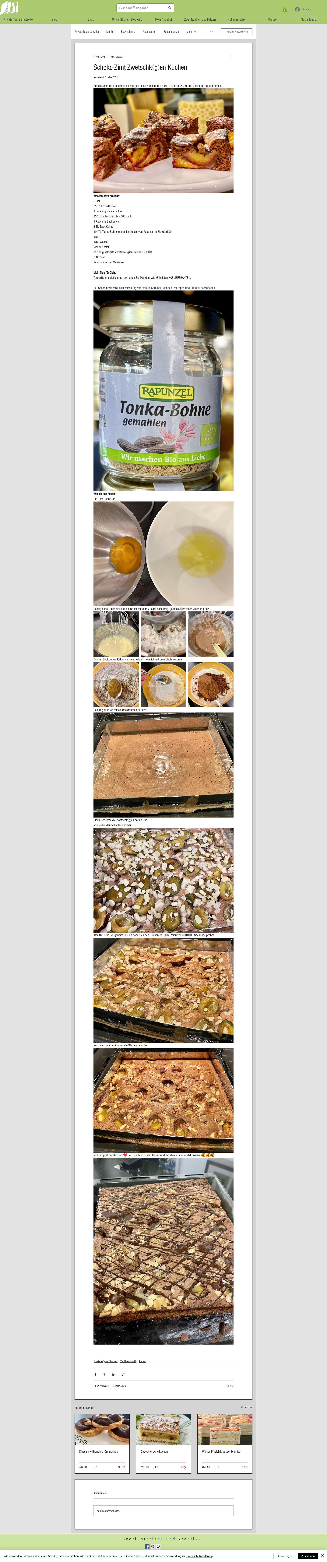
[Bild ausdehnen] (116, 634)
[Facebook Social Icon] (147, 1546)
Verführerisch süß (128, 1361)
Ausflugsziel (149, 31)
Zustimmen (308, 1556)
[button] (284, 9)
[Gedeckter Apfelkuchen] (163, 1429)
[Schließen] (322, 1556)
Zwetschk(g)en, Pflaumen (106, 1361)
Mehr (189, 31)
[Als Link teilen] (123, 1374)
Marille (110, 31)
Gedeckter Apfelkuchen (154, 1452)
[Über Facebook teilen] (95, 1374)
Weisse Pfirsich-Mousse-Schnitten (221, 1452)
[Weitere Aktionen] (231, 57)
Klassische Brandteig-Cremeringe (98, 1452)
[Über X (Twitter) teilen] (104, 1374)
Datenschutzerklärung (199, 1556)
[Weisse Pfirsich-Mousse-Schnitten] (225, 1429)
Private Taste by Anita (87, 31)
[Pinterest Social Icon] (153, 1546)
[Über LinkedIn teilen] (114, 1374)
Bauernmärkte (171, 31)
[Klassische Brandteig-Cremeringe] (102, 1429)
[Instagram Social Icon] (158, 1546)
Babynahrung (128, 31)
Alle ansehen (246, 1407)
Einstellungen (284, 1556)
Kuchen (142, 1361)
